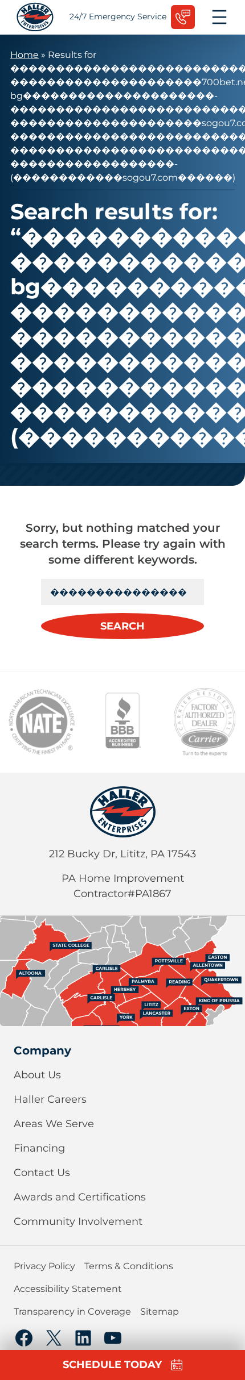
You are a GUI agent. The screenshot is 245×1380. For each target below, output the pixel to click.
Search (122, 626)
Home (24, 54)
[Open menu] (219, 17)
